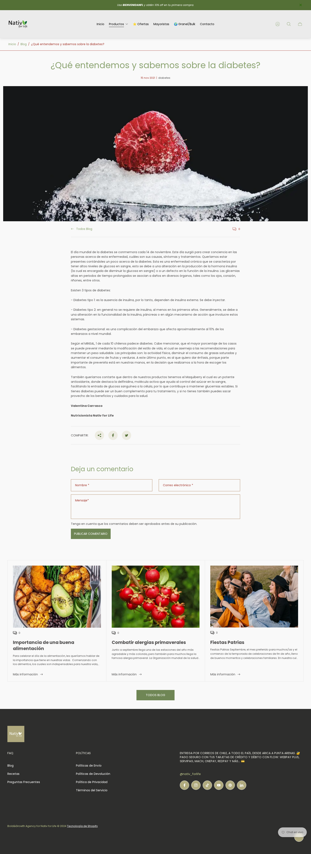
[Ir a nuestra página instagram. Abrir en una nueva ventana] (196, 785)
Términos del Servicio (91, 790)
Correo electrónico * (178, 485)
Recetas (13, 774)
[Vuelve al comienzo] (299, 837)
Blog (24, 44)
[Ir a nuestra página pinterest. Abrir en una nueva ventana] (230, 785)
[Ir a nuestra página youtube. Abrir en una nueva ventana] (218, 785)
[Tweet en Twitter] (126, 435)
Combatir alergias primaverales (149, 642)
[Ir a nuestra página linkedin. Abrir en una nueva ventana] (241, 785)
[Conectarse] (277, 24)
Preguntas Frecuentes (23, 782)
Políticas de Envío (89, 765)
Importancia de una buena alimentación (43, 645)
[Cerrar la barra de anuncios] (300, 5)
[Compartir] (99, 435)
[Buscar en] (288, 24)
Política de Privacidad (91, 782)
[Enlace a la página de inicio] (15, 734)
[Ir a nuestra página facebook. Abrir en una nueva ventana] (184, 785)
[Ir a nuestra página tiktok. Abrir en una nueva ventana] (207, 785)
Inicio (12, 44)
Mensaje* (82, 500)
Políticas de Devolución (93, 774)
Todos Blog (84, 229)
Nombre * (82, 485)
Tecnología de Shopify (82, 826)
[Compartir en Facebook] (113, 435)
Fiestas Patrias (227, 642)
